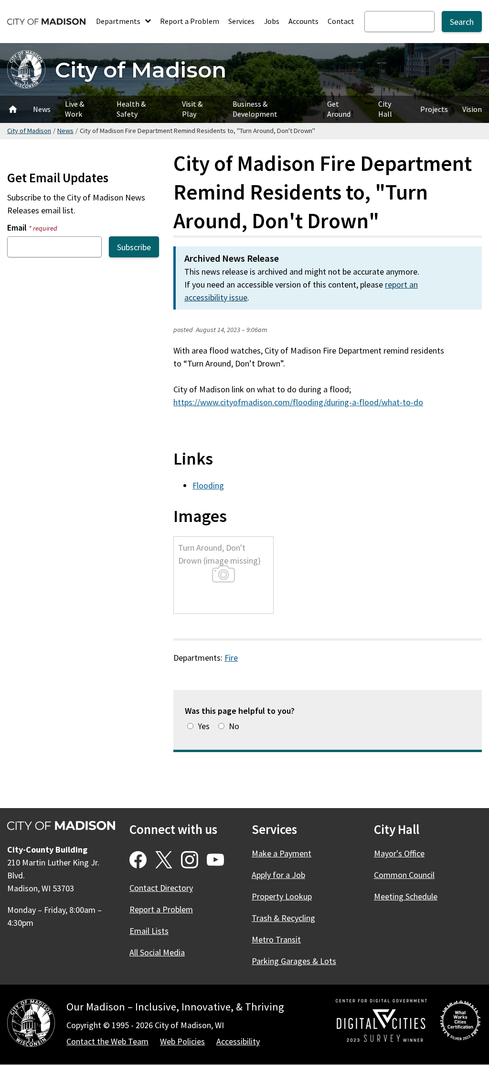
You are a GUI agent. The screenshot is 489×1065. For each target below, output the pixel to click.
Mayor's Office (399, 853)
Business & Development (255, 109)
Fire (231, 657)
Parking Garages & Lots (294, 960)
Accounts (303, 21)
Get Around (339, 109)
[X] (163, 859)
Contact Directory (161, 887)
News (42, 109)
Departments (119, 21)
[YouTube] (215, 859)
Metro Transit (276, 939)
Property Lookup (282, 896)
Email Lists (149, 930)
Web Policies (182, 1041)
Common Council (404, 874)
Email (32, 227)
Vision (472, 109)
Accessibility (238, 1041)
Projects (434, 109)
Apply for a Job (278, 874)
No (234, 726)
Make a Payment (281, 853)
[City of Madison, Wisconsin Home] (31, 1024)
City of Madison (140, 69)
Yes (204, 726)
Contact (341, 21)
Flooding (208, 485)
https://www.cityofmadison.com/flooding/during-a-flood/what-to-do (298, 402)
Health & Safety (131, 109)
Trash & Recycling (283, 917)
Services (241, 21)
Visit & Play (192, 109)
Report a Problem (189, 21)
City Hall (385, 109)
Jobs (271, 21)
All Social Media (157, 952)
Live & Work (74, 109)
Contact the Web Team (107, 1041)
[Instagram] (189, 859)
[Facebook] (138, 859)
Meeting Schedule (405, 896)
